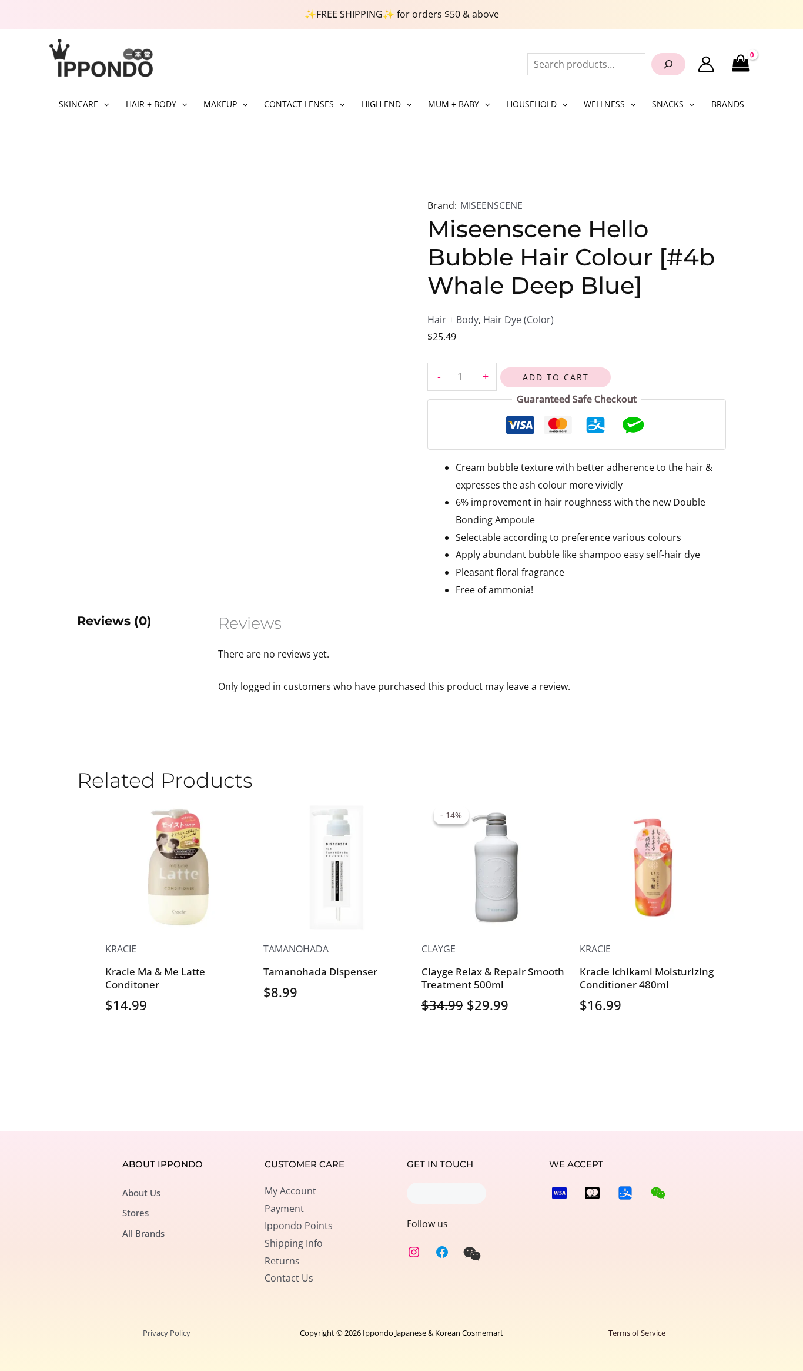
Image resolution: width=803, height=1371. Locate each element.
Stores (135, 1213)
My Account (290, 1190)
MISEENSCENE (491, 205)
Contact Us (289, 1278)
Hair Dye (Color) (518, 319)
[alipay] (625, 1193)
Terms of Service (636, 1332)
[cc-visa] (559, 1193)
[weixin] (472, 1254)
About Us (141, 1193)
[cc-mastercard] (592, 1193)
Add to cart (556, 377)
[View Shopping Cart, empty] (740, 64)
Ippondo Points (299, 1225)
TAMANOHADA (296, 948)
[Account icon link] (706, 64)
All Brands (143, 1233)
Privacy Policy (166, 1332)
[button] (103, 104)
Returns (282, 1260)
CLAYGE (438, 948)
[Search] (668, 64)
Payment (284, 1208)
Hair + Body (453, 319)
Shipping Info (294, 1243)
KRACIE (120, 948)
